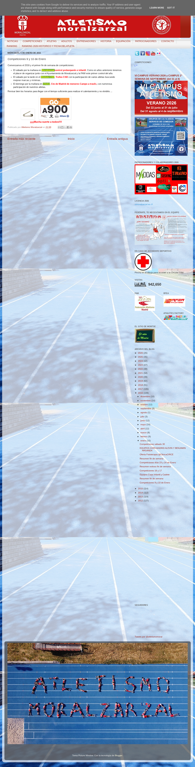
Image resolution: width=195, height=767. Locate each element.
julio (142, 416)
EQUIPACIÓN (123, 41)
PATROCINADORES (145, 41)
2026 (141, 353)
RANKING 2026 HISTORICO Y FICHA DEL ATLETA (48, 46)
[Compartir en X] (65, 127)
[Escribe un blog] (62, 127)
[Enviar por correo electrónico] (59, 127)
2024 (141, 361)
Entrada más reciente (21, 138)
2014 (141, 493)
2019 (141, 381)
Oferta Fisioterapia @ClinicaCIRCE (156, 454)
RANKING (12, 46)
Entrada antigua (117, 138)
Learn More (156, 7)
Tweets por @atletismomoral (148, 637)
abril (142, 428)
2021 (141, 373)
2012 (141, 501)
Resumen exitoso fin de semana (155, 466)
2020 (141, 377)
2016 (141, 393)
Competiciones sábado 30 (152, 444)
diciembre (145, 396)
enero (143, 441)
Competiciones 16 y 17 (151, 471)
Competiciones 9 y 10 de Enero (155, 483)
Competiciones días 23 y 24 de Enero (158, 462)
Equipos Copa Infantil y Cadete (155, 474)
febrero (144, 436)
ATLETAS (52, 41)
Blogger (118, 755)
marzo (143, 432)
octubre (144, 404)
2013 (141, 497)
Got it (171, 7)
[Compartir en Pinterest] (70, 127)
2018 (141, 385)
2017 (141, 389)
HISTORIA (106, 41)
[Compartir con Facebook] (67, 127)
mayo (143, 424)
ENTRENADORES (86, 41)
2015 (141, 488)
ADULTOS (66, 41)
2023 (141, 365)
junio (143, 420)
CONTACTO (167, 41)
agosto (144, 412)
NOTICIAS (12, 41)
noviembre (145, 400)
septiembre (146, 408)
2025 (141, 357)
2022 (141, 369)
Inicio (71, 138)
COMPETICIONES (32, 41)
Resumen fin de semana (151, 458)
